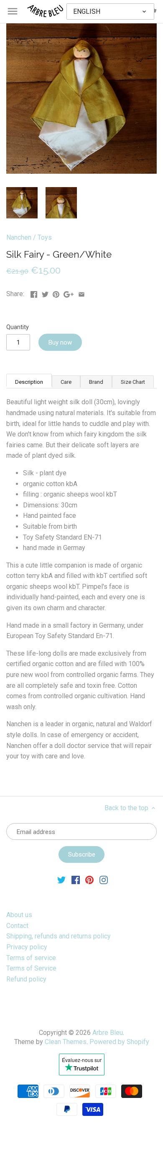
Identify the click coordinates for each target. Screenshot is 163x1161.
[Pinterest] (89, 879)
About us (19, 915)
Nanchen (18, 237)
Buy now (60, 342)
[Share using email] (81, 293)
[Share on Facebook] (34, 293)
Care (66, 382)
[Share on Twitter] (45, 293)
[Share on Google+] (69, 293)
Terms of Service (31, 968)
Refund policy (26, 979)
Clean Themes (66, 1042)
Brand (96, 382)
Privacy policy (26, 947)
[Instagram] (103, 879)
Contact (17, 926)
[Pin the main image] (56, 293)
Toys (45, 237)
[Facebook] (75, 879)
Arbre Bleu (107, 1033)
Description (29, 382)
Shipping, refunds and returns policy (58, 936)
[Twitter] (61, 879)
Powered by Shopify (119, 1042)
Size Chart (133, 382)
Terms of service (31, 958)
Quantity (17, 327)
